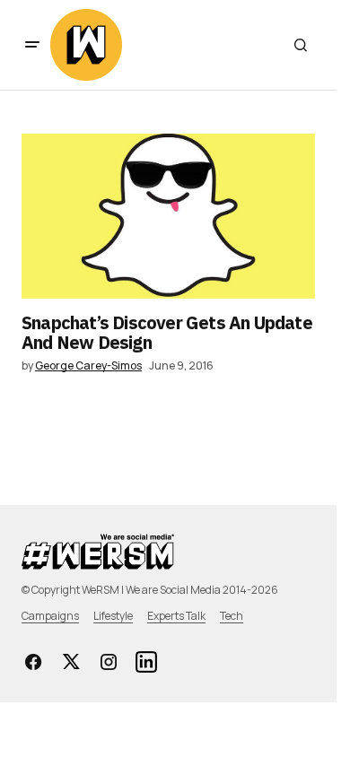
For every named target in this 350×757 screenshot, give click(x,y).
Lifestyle (113, 615)
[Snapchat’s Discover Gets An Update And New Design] (168, 216)
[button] (32, 45)
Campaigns (50, 615)
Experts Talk (176, 615)
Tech (231, 615)
